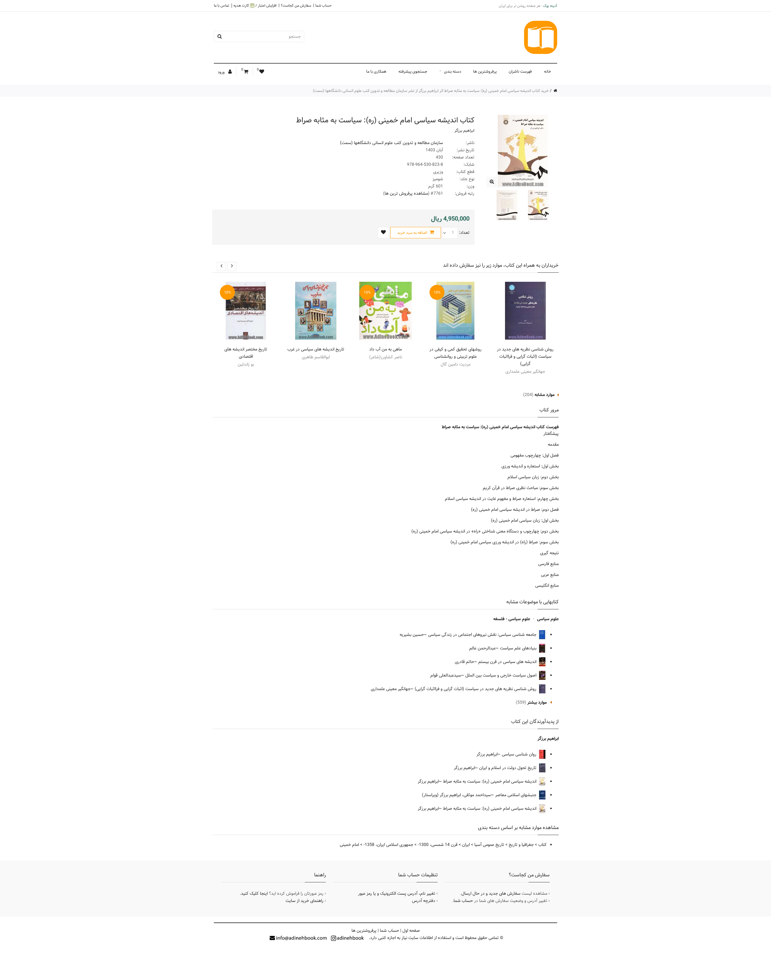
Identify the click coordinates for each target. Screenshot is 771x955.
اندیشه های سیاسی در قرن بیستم (508, 661)
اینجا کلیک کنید (254, 893)
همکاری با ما (376, 71)
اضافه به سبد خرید (412, 232)
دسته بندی (452, 71)
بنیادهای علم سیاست (519, 648)
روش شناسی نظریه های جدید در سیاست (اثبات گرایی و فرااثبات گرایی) (525, 356)
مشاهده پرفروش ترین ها (406, 193)
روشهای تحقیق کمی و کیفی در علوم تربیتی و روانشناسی (455, 353)
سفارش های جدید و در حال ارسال (490, 893)
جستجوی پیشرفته (412, 71)
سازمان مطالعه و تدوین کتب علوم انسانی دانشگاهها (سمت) (391, 142)
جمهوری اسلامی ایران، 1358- (388, 844)
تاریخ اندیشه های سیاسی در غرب (315, 349)
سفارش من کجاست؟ (296, 5)
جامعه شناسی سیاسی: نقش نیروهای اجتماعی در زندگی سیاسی (483, 634)
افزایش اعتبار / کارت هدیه (254, 5)
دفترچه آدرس (423, 900)
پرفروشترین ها (485, 71)
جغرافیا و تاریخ (521, 844)
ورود (222, 72)
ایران (466, 844)
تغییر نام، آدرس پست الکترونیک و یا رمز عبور (396, 893)
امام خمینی (349, 844)
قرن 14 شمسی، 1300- (437, 844)
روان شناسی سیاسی (520, 754)
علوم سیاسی (548, 619)
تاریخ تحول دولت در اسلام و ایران (508, 767)
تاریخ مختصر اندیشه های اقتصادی (245, 353)
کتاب (542, 844)
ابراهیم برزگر (464, 130)
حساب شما (323, 5)
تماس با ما (221, 5)
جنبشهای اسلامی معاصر (516, 795)
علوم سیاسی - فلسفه (511, 619)
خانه (547, 71)
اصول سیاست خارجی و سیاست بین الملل (501, 675)
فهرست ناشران (520, 71)
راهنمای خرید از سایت (304, 900)
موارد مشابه (544, 394)
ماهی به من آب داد (385, 349)
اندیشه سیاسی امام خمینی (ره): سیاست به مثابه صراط (490, 781)
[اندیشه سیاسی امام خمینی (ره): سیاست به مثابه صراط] (491, 182)
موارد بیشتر (537, 702)
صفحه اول (411, 930)
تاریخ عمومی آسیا (489, 844)
